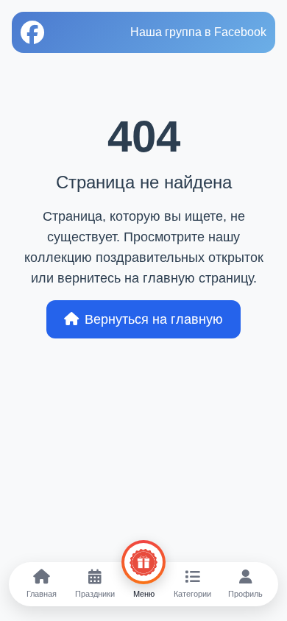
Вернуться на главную (154, 319)
